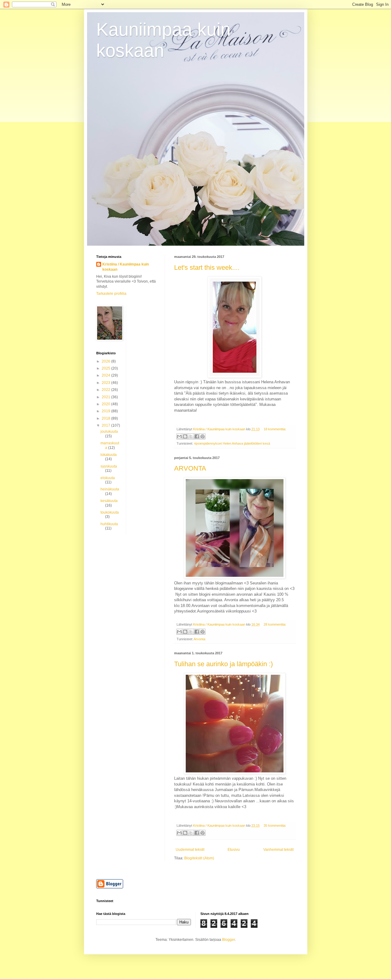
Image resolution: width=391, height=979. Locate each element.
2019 (106, 411)
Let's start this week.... (206, 267)
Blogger (228, 939)
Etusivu (234, 849)
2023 (106, 383)
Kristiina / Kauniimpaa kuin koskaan (125, 267)
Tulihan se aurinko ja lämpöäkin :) (223, 664)
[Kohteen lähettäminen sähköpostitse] (179, 436)
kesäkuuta (109, 501)
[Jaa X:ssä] (191, 436)
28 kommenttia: (275, 624)
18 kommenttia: (275, 429)
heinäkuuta (109, 489)
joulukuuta (109, 431)
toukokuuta (109, 512)
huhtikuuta (109, 524)
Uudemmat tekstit (190, 849)
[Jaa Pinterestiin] (202, 436)
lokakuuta (108, 455)
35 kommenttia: (275, 825)
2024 (106, 375)
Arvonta (199, 639)
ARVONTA (190, 468)
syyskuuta (108, 466)
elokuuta (107, 478)
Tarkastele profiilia (111, 293)
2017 (106, 425)
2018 (106, 418)
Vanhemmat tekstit (278, 849)
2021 (106, 397)
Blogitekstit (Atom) (199, 858)
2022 (106, 390)
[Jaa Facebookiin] (197, 436)
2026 (106, 361)
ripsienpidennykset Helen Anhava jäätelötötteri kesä (232, 443)
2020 (106, 404)
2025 (106, 368)
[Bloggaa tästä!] (185, 436)
